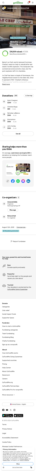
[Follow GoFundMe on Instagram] (14, 410)
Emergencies (21, 227)
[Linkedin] (28, 181)
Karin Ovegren (12, 100)
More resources (7, 395)
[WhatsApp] (18, 181)
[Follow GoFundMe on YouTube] (7, 410)
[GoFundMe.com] (18, 2)
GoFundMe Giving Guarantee (17, 289)
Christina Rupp (12, 107)
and (18, 8)
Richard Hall (11, 216)
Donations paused (19, 38)
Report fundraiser (19, 241)
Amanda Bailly (12, 202)
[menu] (33, 2)
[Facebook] (13, 181)
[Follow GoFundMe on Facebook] (3, 410)
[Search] (3, 2)
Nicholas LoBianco (13, 113)
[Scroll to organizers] (5, 8)
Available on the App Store (18, 415)
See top (29, 95)
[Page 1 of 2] (17, 44)
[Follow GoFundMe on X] (11, 410)
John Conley (11, 126)
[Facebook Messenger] (23, 181)
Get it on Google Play (7, 415)
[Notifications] (28, 2)
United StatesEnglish (19, 404)
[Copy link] (8, 181)
